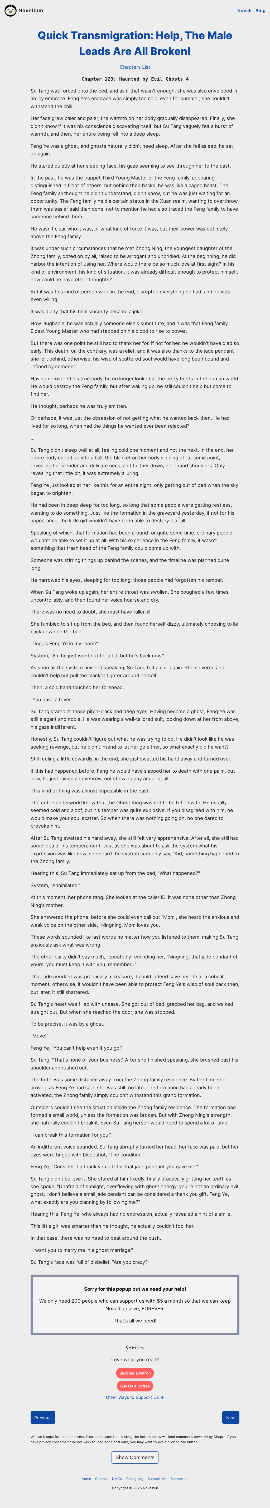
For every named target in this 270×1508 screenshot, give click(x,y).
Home (86, 1479)
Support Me (157, 1479)
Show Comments (135, 1457)
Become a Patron (135, 1373)
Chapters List (135, 67)
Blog (260, 10)
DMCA (117, 1479)
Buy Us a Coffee (135, 1386)
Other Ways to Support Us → (135, 1397)
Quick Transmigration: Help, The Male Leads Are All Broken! (135, 43)
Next (231, 1417)
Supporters (180, 1479)
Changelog (134, 1479)
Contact (101, 1479)
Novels (245, 10)
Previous (42, 1417)
